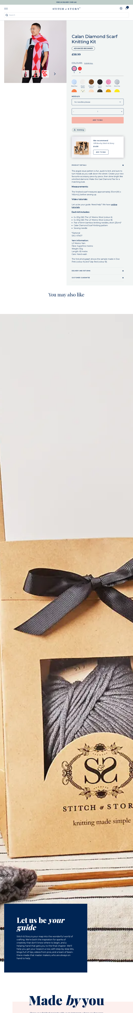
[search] (66, 15)
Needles (76, 96)
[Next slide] (55, 74)
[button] (25, 73)
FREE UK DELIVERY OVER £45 (66, 2)
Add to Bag (101, 152)
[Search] (7, 15)
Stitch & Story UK (66, 8)
